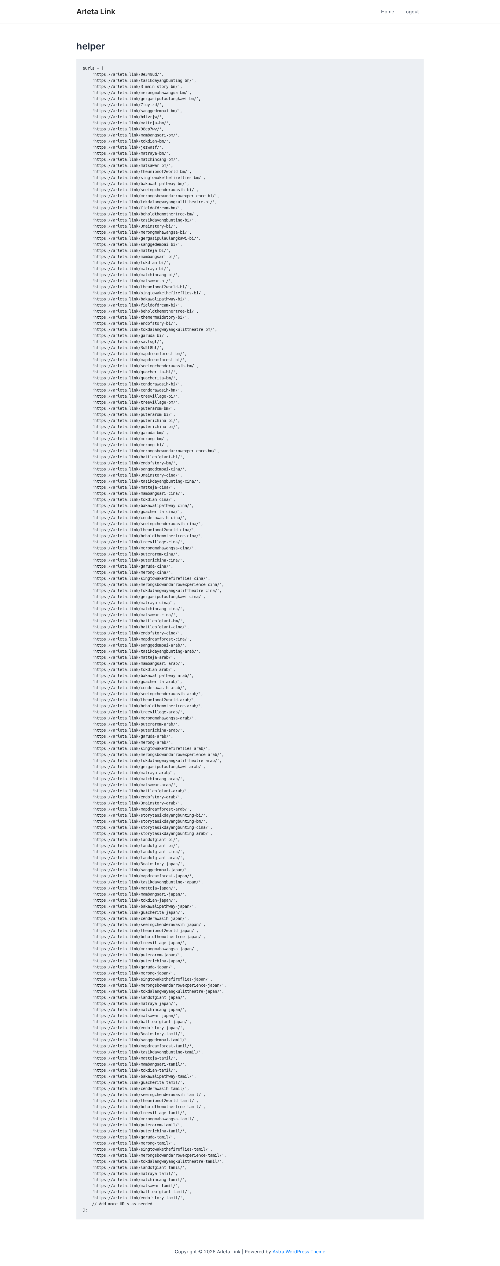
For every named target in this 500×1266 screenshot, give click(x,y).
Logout (411, 11)
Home (387, 11)
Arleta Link (95, 11)
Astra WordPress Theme (299, 1251)
